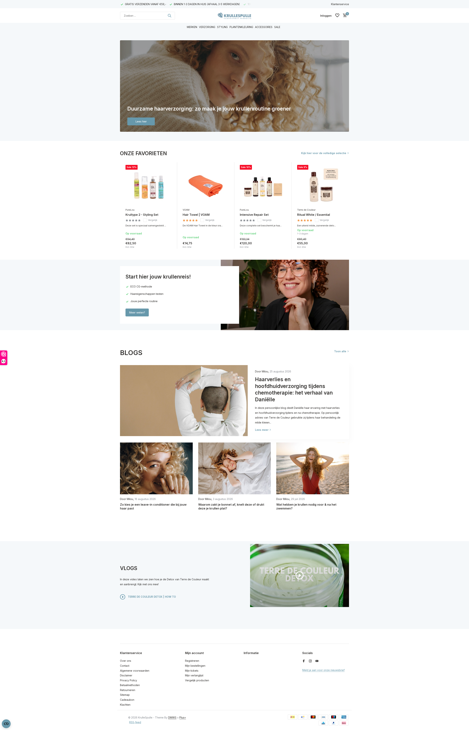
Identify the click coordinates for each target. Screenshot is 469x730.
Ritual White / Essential (313, 214)
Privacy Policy (128, 680)
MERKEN (192, 27)
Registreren (192, 660)
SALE (277, 27)
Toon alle (340, 351)
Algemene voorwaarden (134, 670)
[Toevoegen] (168, 245)
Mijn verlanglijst (194, 675)
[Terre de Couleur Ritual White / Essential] (320, 185)
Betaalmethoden (130, 685)
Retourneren (127, 690)
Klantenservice (340, 4)
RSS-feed (135, 722)
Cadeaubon (127, 699)
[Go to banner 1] (234, 86)
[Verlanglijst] (337, 15)
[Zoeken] (169, 15)
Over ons (125, 660)
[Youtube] (316, 661)
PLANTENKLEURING (241, 27)
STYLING (222, 27)
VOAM (186, 209)
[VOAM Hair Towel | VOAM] (206, 185)
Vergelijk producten (197, 680)
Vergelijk (152, 220)
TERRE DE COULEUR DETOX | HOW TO (151, 596)
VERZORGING (207, 27)
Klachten (125, 704)
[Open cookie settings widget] (6, 723)
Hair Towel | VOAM (196, 214)
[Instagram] (310, 661)
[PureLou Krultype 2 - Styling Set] (148, 185)
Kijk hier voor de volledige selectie (323, 153)
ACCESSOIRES (263, 27)
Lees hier (141, 121)
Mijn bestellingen (195, 665)
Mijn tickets (191, 670)
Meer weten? (137, 312)
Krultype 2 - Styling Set (141, 214)
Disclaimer (126, 675)
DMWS (172, 717)
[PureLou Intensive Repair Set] (263, 185)
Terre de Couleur (306, 209)
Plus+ (182, 717)
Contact (124, 665)
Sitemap (125, 694)
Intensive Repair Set (254, 214)
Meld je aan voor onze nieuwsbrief (323, 670)
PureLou (129, 209)
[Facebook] (303, 661)
